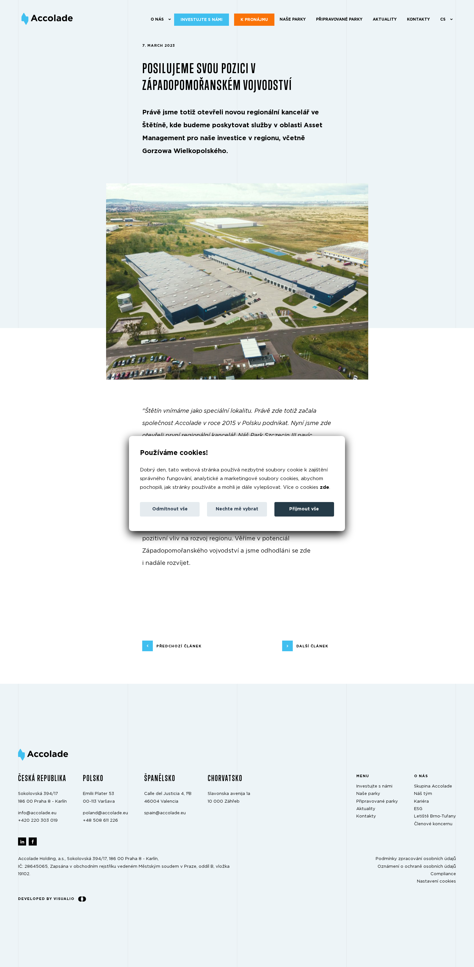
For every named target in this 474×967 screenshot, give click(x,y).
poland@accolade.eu (105, 813)
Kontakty (418, 19)
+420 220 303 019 (38, 820)
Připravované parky (339, 19)
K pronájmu (254, 20)
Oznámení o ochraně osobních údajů (417, 866)
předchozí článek (179, 646)
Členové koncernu (433, 824)
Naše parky (293, 19)
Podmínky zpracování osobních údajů (416, 859)
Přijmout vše (304, 509)
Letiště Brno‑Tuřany (435, 816)
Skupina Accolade (433, 786)
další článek (312, 646)
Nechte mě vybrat (237, 509)
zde (324, 487)
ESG (418, 809)
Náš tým (423, 794)
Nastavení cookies (436, 881)
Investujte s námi (201, 20)
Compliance (443, 874)
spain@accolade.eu (165, 813)
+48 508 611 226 (100, 820)
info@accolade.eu (37, 813)
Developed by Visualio (46, 898)
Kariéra (421, 801)
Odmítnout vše (170, 509)
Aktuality (385, 19)
